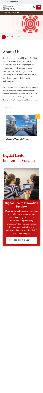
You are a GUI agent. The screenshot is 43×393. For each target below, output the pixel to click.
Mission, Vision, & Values (18, 139)
